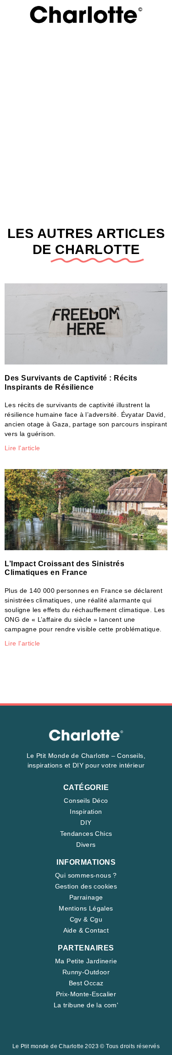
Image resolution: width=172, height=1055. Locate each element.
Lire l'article (22, 448)
